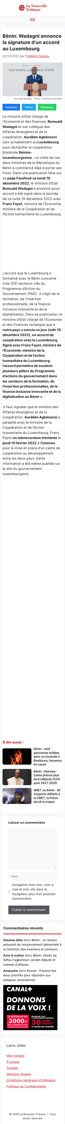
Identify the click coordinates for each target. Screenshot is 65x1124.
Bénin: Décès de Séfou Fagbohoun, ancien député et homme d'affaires (30, 960)
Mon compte (15, 1056)
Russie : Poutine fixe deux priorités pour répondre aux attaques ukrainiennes (29, 975)
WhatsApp (47, 107)
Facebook (11, 107)
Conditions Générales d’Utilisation (31, 1080)
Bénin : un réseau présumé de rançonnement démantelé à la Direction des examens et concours (32, 944)
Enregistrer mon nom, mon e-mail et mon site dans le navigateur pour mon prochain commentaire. (34, 892)
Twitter (29, 107)
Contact (12, 1068)
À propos (13, 1062)
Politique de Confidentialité (26, 1086)
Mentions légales (18, 1074)
